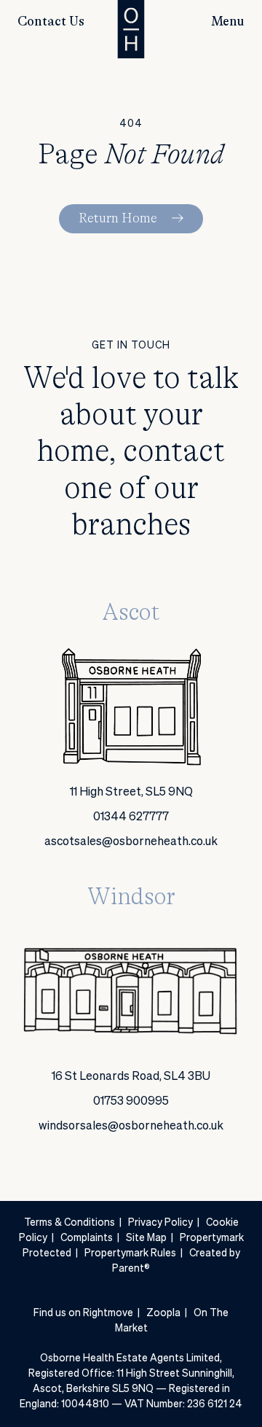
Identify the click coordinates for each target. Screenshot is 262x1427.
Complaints (86, 1238)
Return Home (118, 218)
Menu (228, 21)
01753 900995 (131, 1102)
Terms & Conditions (69, 1223)
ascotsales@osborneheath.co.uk (131, 842)
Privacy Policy (160, 1223)
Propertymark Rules (130, 1253)
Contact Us (50, 21)
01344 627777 (131, 817)
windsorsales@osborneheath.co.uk (131, 1126)
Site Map (146, 1238)
